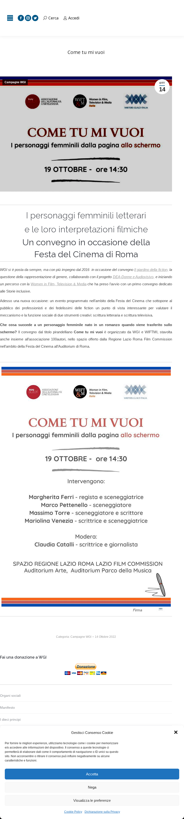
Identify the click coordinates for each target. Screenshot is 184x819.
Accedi (73, 18)
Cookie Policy (73, 811)
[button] (176, 733)
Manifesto (7, 707)
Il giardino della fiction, (151, 270)
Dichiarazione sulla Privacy (102, 811)
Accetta (92, 774)
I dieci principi (10, 719)
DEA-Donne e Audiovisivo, (134, 277)
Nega (92, 787)
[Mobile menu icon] (10, 18)
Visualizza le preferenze (92, 800)
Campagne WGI (15, 82)
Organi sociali (10, 695)
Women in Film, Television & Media (58, 284)
